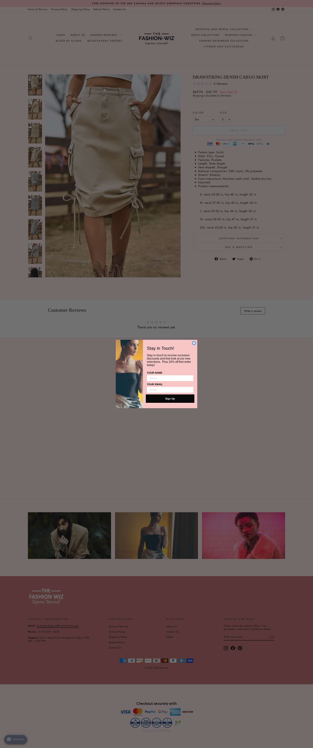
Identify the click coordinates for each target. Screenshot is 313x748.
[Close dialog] (194, 343)
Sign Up (170, 398)
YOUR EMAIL (155, 384)
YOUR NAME (154, 372)
